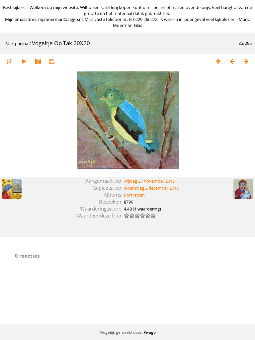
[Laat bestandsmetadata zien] (38, 61)
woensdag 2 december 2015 (151, 188)
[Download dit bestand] (52, 61)
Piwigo (150, 332)
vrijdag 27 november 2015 (149, 181)
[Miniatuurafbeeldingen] (218, 61)
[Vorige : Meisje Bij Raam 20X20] (232, 61)
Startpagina (16, 43)
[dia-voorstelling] (24, 61)
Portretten (134, 195)
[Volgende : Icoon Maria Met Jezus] (246, 61)
